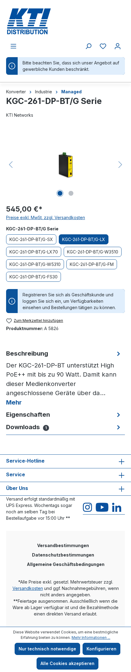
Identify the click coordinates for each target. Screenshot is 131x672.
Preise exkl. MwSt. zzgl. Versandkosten (45, 217)
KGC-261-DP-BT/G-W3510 (92, 251)
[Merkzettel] (103, 46)
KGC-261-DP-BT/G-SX (31, 239)
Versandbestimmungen (63, 545)
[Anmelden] (117, 46)
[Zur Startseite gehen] (65, 21)
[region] (65, 164)
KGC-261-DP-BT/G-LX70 (33, 251)
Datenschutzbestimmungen (63, 554)
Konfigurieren (101, 648)
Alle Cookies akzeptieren (67, 663)
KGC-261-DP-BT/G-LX (83, 239)
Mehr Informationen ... (91, 637)
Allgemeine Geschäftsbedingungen (65, 564)
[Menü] (13, 46)
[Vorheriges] (10, 164)
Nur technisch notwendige (47, 648)
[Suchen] (88, 46)
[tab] (64, 377)
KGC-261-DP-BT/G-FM (92, 264)
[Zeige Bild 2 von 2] (71, 193)
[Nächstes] (120, 164)
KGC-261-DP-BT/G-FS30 (33, 276)
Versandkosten (27, 588)
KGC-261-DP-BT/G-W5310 (35, 264)
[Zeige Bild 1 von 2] (60, 193)
